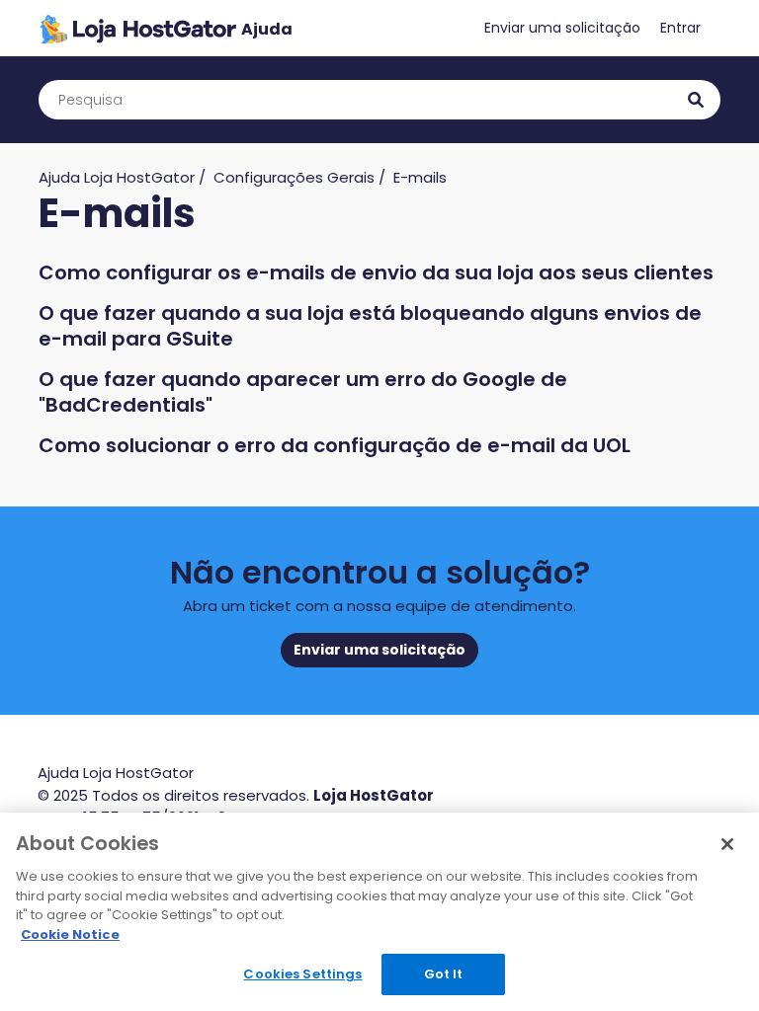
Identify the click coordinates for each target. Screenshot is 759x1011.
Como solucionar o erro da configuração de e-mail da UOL (335, 445)
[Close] (727, 844)
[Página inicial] (166, 28)
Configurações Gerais (294, 177)
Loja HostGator (373, 795)
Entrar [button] (680, 28)
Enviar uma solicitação (562, 28)
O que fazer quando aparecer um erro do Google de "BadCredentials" (303, 392)
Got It (444, 974)
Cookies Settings (302, 974)
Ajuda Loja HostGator (117, 177)
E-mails (420, 177)
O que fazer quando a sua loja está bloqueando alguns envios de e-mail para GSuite (370, 325)
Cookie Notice (70, 934)
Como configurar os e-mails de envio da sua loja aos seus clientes (376, 272)
